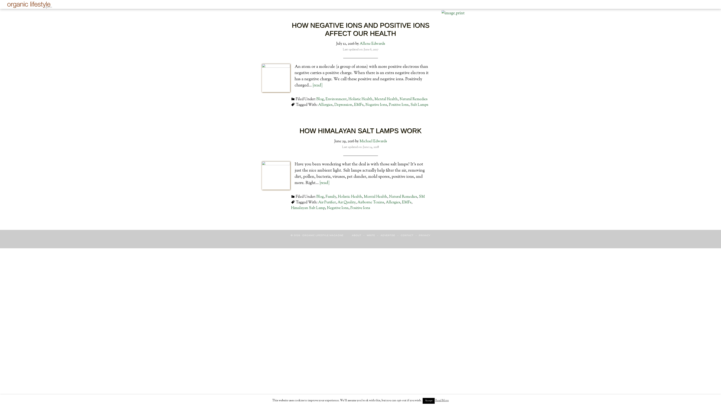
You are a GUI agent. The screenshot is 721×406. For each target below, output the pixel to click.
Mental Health (386, 99)
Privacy (424, 235)
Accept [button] (428, 400)
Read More (442, 401)
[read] (318, 86)
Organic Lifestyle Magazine (30, 5)
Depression (343, 105)
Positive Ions (399, 105)
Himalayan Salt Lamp (308, 208)
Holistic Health (360, 99)
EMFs (359, 105)
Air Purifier (327, 202)
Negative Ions (376, 105)
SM (422, 197)
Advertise (388, 235)
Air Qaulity (347, 202)
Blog (320, 99)
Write (371, 235)
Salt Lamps (419, 105)
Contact (407, 235)
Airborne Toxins (370, 202)
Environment (336, 99)
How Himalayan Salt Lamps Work (360, 131)
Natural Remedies (414, 99)
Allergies (325, 105)
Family (331, 197)
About (356, 235)
